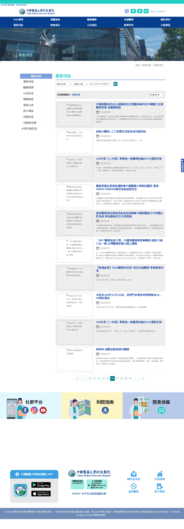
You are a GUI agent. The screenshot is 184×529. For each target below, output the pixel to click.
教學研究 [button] (129, 25)
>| (143, 378)
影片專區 (28, 111)
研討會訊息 (30, 128)
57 (117, 378)
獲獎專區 (28, 99)
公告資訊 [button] (92, 25)
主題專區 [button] (165, 25)
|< (77, 378)
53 (99, 378)
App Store (41, 495)
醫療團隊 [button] (92, 19)
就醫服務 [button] (55, 19)
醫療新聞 (28, 87)
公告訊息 (28, 93)
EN (146, 11)
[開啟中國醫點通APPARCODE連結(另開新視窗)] (20, 490)
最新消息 (158, 65)
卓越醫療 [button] (129, 19)
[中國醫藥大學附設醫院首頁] (36, 12)
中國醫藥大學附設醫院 (89, 473)
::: (2, 2)
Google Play (41, 486)
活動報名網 (29, 122)
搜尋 (127, 11)
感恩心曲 (28, 105)
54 (103, 378)
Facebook (25, 410)
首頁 (137, 65)
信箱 (161, 410)
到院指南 (105, 410)
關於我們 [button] (165, 19)
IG (34, 410)
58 (121, 378)
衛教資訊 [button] (55, 25)
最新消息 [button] (18, 25)
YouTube (43, 410)
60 (130, 378)
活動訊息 (28, 116)
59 (126, 378)
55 (108, 378)
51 (90, 378)
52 (95, 378)
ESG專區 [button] (18, 19)
